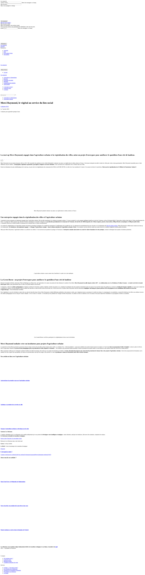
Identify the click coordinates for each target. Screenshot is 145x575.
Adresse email (4, 2)
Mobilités (6, 81)
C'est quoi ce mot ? (6, 452)
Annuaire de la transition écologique (12, 570)
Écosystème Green (8, 53)
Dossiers (3, 46)
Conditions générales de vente (11, 562)
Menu (2, 69)
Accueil (5, 72)
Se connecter (4, 45)
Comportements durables (9, 83)
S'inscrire (3, 448)
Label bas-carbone (20, 454)
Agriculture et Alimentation (10, 77)
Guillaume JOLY (5, 106)
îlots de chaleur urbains (112, 225)
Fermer (5, 69)
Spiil (56, 546)
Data (5, 51)
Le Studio (6, 573)
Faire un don (4, 438)
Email (2, 28)
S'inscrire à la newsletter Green (14, 438)
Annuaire (6, 50)
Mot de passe (4, 4)
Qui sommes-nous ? (8, 558)
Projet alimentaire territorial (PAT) (43, 454)
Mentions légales (8, 561)
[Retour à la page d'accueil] (12, 63)
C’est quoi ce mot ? (8, 87)
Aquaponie (32, 454)
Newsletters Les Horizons (10, 571)
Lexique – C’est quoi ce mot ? (11, 567)
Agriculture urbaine (8, 99)
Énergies (6, 79)
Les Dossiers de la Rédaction (10, 569)
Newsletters (6, 54)
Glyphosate (27, 454)
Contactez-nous (7, 88)
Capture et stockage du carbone (8, 454)
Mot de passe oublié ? (6, 22)
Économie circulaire (8, 80)
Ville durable (7, 84)
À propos (6, 89)
